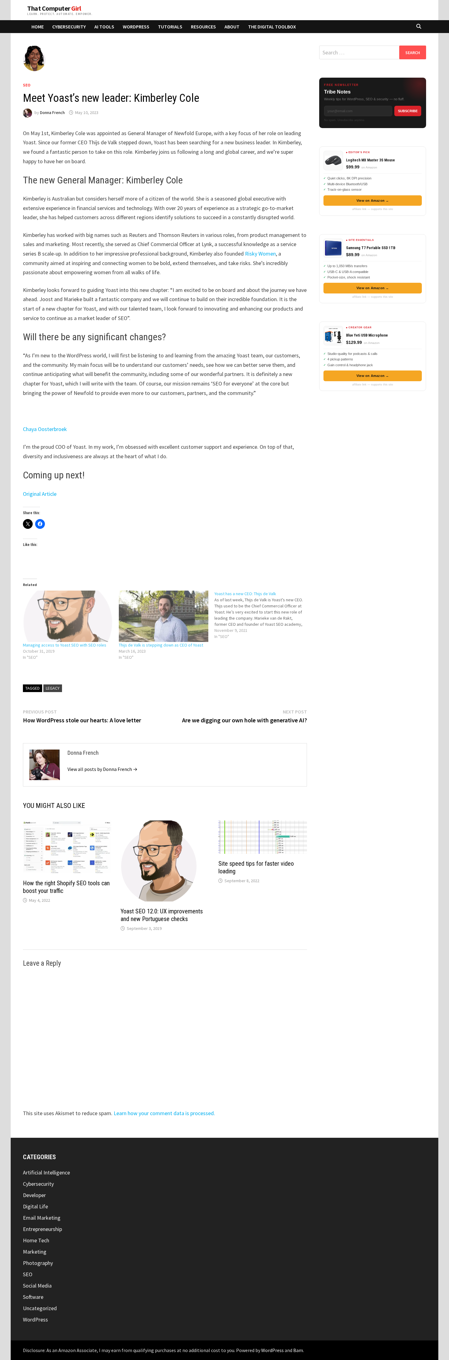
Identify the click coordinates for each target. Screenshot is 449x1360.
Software (33, 1296)
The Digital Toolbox (272, 27)
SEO (27, 85)
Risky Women (260, 253)
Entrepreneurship (42, 1229)
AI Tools (104, 27)
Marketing (34, 1251)
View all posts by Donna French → (102, 769)
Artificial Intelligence (46, 1172)
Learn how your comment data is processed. (164, 1113)
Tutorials (170, 27)
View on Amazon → (372, 200)
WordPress (136, 27)
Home (37, 27)
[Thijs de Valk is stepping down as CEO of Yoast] (164, 616)
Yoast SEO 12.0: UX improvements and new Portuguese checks (162, 915)
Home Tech (36, 1240)
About (231, 27)
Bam (298, 1350)
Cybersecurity (69, 27)
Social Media (37, 1285)
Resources (203, 27)
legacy (53, 688)
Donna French (52, 112)
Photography (38, 1262)
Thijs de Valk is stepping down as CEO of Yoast (161, 645)
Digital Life (35, 1206)
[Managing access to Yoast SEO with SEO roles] (68, 616)
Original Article (40, 493)
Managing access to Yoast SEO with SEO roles (64, 645)
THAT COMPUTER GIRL (54, 8)
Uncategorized (40, 1308)
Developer (34, 1195)
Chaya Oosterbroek (45, 429)
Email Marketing (41, 1217)
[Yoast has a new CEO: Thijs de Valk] (262, 615)
